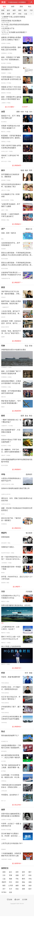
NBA (22, 112)
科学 (26, 673)
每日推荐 (29, 533)
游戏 (30, 882)
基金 (26, 416)
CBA (30, 112)
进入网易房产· (16, 282)
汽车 (31, 10)
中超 (26, 112)
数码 (23, 879)
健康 (17, 885)
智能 (30, 673)
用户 (31, 2)
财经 (19, 10)
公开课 (10, 885)
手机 (17, 879)
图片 (25, 10)
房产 (14, 14)
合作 (18, 899)
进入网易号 (16, 587)
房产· (3, 229)
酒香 (23, 889)
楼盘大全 (29, 229)
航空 (30, 889)
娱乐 (8, 10)
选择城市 (29, 474)
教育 (4, 885)
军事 (2, 14)
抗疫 (10, 892)
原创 (21, 6)
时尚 (10, 882)
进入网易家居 (16, 341)
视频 (10, 879)
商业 (30, 416)
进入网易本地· (16, 528)
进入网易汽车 (16, 668)
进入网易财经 (16, 469)
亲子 (4, 889)
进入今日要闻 (9, 107)
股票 (22, 416)
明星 (30, 170)
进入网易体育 (16, 165)
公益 (25, 14)
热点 (29, 6)
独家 (23, 885)
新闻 (2, 10)
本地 (30, 879)
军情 (30, 346)
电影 (26, 170)
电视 (22, 170)
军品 (26, 346)
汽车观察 (29, 591)
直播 (8, 14)
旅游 (30, 885)
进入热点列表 (16, 805)
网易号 (4, 533)
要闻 (4, 6)
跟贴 (23, 882)
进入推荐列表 (16, 863)
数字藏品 (4, 892)
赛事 (18, 112)
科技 (19, 14)
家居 (3, 287)
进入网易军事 (16, 411)
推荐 (12, 6)
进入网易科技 (16, 727)
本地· (3, 474)
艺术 (10, 889)
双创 (17, 889)
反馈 (10, 899)
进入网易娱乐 (16, 224)
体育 (14, 10)
